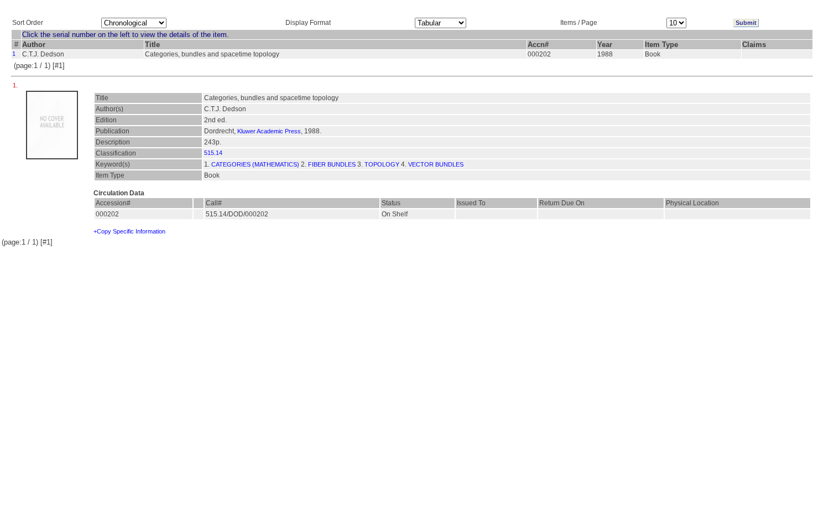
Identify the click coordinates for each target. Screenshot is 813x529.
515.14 (213, 152)
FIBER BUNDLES (332, 164)
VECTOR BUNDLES (435, 164)
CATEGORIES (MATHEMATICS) (255, 164)
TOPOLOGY (381, 164)
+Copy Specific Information (129, 231)
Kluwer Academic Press (269, 131)
